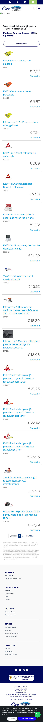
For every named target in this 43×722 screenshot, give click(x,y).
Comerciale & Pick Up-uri (13, 578)
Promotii (7, 591)
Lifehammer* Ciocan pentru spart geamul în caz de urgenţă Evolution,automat (21, 344)
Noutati (7, 648)
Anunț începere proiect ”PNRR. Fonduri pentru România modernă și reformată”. (21, 695)
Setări (12, 719)
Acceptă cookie (27, 719)
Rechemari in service (11, 633)
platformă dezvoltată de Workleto (21, 699)
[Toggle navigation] (38, 8)
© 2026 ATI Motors (21, 686)
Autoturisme (9, 575)
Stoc (6, 597)
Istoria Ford (8, 651)
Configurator (9, 594)
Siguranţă (8, 35)
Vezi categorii (21, 44)
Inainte (29, 536)
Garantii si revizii (10, 627)
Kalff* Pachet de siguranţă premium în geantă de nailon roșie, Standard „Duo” (18, 378)
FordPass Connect (11, 636)
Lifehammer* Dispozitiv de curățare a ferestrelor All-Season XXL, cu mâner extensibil (20, 310)
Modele (7, 33)
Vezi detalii (34, 76)
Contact (7, 600)
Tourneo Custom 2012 (24, 33)
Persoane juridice (10, 615)
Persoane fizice (10, 612)
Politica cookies (21, 693)
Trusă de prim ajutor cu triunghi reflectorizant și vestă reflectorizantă (19, 480)
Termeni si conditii (21, 689)
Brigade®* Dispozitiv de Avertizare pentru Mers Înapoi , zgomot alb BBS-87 (21, 514)
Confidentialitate (21, 691)
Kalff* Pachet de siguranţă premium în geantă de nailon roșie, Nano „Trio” (18, 446)
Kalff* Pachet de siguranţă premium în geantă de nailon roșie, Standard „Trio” (18, 412)
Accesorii (8, 630)
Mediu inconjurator (11, 654)
